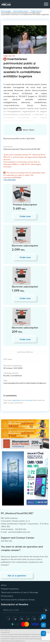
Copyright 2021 (5, 632)
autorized (29, 400)
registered (16, 400)
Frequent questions (10, 589)
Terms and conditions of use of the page (19, 592)
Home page (6, 11)
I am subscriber (9, 180)
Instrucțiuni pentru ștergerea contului (18, 599)
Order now (25, 216)
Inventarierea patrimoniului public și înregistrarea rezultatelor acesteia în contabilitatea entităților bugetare (25, 13)
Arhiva (3, 585)
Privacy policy (7, 596)
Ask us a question (17, 575)
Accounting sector (20, 11)
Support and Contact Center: (17, 537)
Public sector (36, 11)
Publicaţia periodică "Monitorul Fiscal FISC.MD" (22, 149)
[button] (42, 616)
